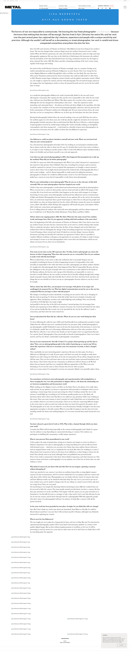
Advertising (12, 0)
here (121, 642)
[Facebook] (102, 8)
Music (83, 8)
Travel (79, 6)
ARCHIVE (100, 6)
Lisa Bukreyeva (103, 31)
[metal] (13, 7)
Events (89, 6)
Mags (66, 6)
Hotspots (84, 6)
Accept (121, 645)
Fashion (41, 6)
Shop (8, 0)
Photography (45, 8)
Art (40, 8)
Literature (61, 6)
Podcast (106, 6)
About (5, 0)
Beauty (46, 6)
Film (79, 8)
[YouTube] (109, 8)
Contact (16, 0)
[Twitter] (98, 8)
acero (112, 6)
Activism (65, 8)
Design (60, 8)
